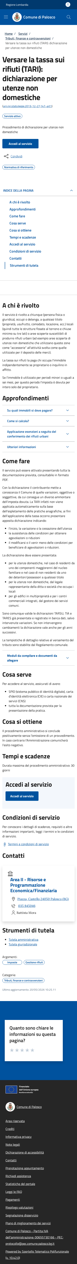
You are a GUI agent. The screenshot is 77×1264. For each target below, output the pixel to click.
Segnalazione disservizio (22, 1215)
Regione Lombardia (17, 5)
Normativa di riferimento (18, 166)
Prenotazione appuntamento (25, 1168)
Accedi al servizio (20, 143)
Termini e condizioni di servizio (28, 844)
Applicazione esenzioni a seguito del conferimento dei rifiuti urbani (31, 434)
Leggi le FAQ (14, 1191)
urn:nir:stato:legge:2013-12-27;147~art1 (27, 106)
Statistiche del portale (20, 1183)
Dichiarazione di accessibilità (25, 1152)
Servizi (22, 33)
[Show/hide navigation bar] (5, 16)
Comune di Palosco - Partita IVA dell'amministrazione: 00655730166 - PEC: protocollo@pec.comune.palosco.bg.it (34, 1237)
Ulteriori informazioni (21, 447)
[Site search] (68, 17)
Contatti (11, 1160)
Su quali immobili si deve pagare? (30, 410)
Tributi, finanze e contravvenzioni (28, 38)
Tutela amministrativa (23, 939)
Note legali (13, 1144)
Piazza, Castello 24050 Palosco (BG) (43, 899)
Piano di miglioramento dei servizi (28, 1223)
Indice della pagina (18, 190)
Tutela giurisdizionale (23, 944)
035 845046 (26, 906)
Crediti (10, 1128)
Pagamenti (13, 1199)
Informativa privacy (19, 1136)
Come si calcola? (18, 421)
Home (9, 33)
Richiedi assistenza (18, 1176)
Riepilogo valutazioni (19, 1207)
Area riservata (15, 1121)
